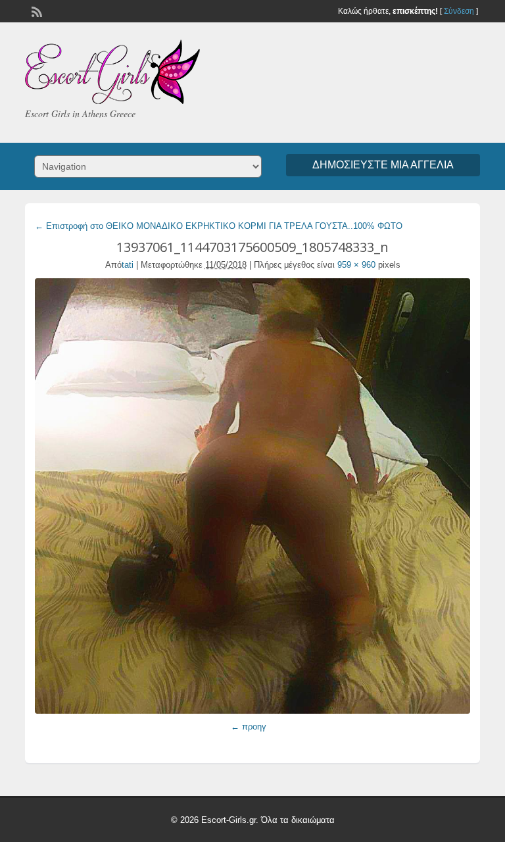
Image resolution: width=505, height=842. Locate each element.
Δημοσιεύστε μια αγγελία (383, 164)
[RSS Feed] (35, 10)
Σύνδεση (459, 11)
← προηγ (248, 726)
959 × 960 (356, 265)
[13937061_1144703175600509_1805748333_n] (252, 496)
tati (127, 265)
